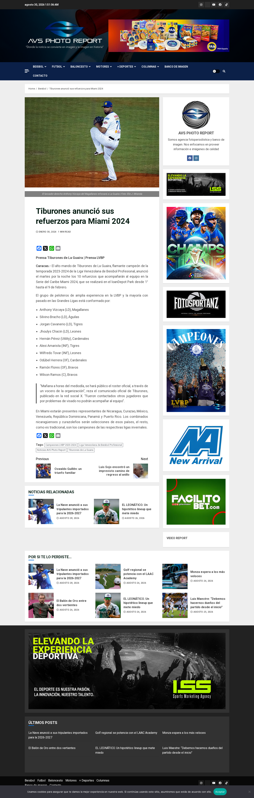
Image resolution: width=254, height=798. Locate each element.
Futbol (57, 66)
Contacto (40, 75)
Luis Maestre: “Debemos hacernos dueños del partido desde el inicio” (175, 605)
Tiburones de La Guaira (81, 450)
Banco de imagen (176, 66)
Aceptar (220, 791)
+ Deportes (125, 66)
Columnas (149, 66)
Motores (102, 66)
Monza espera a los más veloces (175, 576)
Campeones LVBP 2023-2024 (61, 445)
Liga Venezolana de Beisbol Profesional (100, 445)
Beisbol (38, 66)
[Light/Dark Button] (216, 71)
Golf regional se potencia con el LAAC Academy (108, 576)
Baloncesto (79, 66)
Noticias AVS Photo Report (51, 450)
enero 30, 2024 (48, 231)
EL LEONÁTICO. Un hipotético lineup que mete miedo (106, 511)
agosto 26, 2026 (134, 518)
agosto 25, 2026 (203, 612)
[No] (249, 792)
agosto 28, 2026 (69, 518)
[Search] (224, 71)
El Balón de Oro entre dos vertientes (41, 605)
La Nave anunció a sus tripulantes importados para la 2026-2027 (41, 511)
